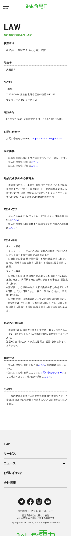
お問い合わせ (13, 473)
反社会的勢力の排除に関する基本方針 (35, 518)
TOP (7, 443)
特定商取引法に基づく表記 (35, 515)
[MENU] (6, 5)
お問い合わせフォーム (52, 372)
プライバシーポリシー (42, 511)
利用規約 (22, 511)
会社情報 (10, 482)
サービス (10, 453)
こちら (34, 161)
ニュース (10, 463)
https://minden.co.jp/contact (48, 138)
